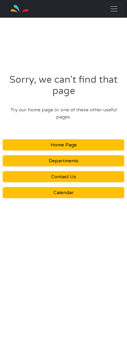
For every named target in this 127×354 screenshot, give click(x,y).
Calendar (63, 193)
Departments (64, 161)
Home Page (64, 145)
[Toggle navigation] (114, 9)
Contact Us (63, 177)
